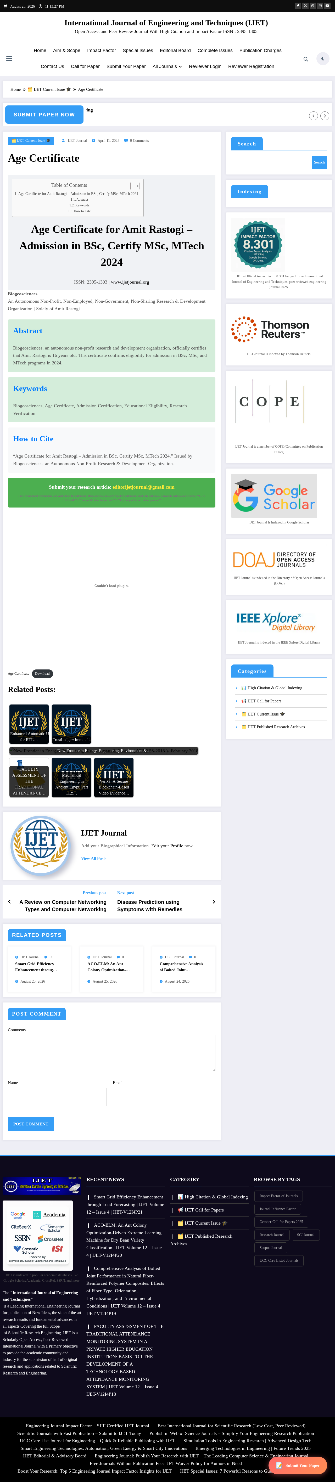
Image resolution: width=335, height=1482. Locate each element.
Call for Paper (85, 66)
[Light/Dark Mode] (323, 58)
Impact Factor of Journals (279, 1196)
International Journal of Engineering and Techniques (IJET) (166, 22)
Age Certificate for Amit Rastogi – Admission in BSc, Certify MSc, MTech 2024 (78, 193)
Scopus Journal (271, 1248)
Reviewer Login (205, 66)
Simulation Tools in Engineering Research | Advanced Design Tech (247, 1440)
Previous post (95, 893)
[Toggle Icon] (9, 59)
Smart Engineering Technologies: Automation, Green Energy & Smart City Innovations (104, 1448)
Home (40, 50)
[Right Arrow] (325, 116)
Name (13, 1082)
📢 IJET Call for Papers (261, 701)
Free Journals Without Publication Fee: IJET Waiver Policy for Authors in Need (166, 1463)
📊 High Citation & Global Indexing (271, 688)
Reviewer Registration (251, 66)
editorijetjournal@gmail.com (144, 487)
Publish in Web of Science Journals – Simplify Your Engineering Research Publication (231, 1433)
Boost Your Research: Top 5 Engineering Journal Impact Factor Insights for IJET (95, 1471)
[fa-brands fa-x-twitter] (305, 6)
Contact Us (52, 66)
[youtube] (327, 6)
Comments (17, 1030)
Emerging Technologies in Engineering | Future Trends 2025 (253, 1448)
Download (42, 673)
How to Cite (82, 211)
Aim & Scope (66, 50)
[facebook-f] (298, 6)
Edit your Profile (167, 845)
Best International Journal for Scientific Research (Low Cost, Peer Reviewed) (231, 1425)
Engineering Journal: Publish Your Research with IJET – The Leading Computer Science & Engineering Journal (201, 1455)
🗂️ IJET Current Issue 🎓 (31, 141)
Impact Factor (101, 50)
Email (117, 1082)
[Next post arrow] (213, 902)
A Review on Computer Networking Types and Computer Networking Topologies (63, 906)
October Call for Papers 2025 (281, 1222)
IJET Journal (77, 141)
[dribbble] (313, 6)
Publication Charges (260, 50)
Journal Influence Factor (278, 1209)
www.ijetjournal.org (130, 282)
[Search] (305, 59)
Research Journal (272, 1235)
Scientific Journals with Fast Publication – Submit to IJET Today (79, 1433)
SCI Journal (306, 1235)
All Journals (165, 66)
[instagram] (320, 6)
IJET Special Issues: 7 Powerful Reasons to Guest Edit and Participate (247, 1471)
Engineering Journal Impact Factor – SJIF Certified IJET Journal (87, 1425)
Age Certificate (18, 673)
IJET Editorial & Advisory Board (54, 1455)
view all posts (93, 858)
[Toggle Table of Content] (132, 186)
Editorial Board (175, 50)
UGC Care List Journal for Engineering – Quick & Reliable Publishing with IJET (97, 1440)
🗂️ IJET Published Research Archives (273, 727)
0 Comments (139, 141)
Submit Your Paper (126, 66)
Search (247, 143)
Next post (125, 893)
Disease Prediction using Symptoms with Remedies (149, 905)
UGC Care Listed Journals (279, 1261)
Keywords (82, 205)
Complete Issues (215, 50)
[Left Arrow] (313, 116)
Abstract (82, 199)
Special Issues (138, 50)
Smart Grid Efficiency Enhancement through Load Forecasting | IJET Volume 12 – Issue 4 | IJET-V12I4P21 (37, 967)
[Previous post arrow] (9, 902)
